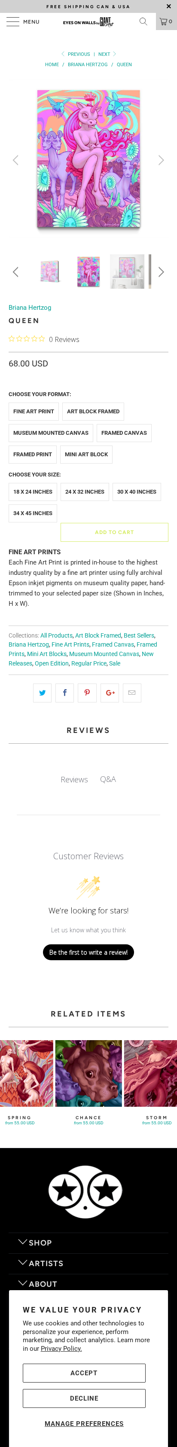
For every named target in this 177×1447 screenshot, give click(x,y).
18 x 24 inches (32, 491)
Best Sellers (139, 635)
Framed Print (32, 454)
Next (105, 54)
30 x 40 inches (136, 491)
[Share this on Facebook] (64, 693)
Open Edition (52, 663)
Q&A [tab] (108, 779)
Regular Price (89, 663)
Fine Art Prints (70, 644)
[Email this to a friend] (132, 693)
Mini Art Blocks (47, 653)
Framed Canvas (124, 433)
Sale (114, 663)
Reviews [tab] (74, 779)
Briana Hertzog (30, 307)
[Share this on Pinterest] (87, 693)
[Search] (146, 21)
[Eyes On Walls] (88, 21)
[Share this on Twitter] (42, 693)
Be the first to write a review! (88, 952)
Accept (84, 1373)
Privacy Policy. (61, 1348)
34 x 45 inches (32, 513)
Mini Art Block (86, 454)
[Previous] (17, 160)
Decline (84, 1398)
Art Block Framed (93, 411)
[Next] (160, 160)
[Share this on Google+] (110, 693)
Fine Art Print (33, 411)
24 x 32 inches (84, 491)
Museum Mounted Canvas (50, 433)
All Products (56, 635)
